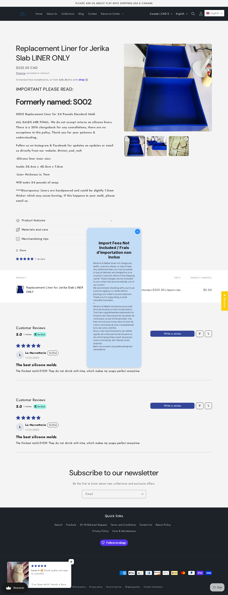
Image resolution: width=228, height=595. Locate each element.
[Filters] (199, 333)
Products (71, 525)
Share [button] (23, 250)
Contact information (153, 586)
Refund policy (79, 586)
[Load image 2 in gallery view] (157, 146)
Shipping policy (132, 586)
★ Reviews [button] (225, 301)
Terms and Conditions (123, 525)
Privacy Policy (100, 531)
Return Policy (163, 525)
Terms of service (113, 586)
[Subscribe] (142, 494)
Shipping (20, 73)
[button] (112, 13)
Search (59, 525)
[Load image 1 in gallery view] (135, 146)
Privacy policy (95, 586)
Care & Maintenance (124, 531)
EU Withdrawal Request (93, 525)
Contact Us (146, 525)
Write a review (172, 334)
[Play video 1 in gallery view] (179, 146)
